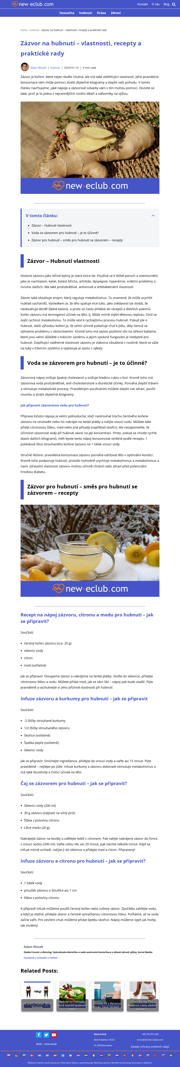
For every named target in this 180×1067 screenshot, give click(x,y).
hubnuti (85, 13)
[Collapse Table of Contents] (153, 215)
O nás (156, 4)
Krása (101, 13)
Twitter (53, 957)
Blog (166, 4)
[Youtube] (54, 1035)
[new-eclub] (32, 4)
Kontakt (142, 4)
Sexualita (66, 13)
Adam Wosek (38, 67)
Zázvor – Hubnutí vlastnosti (51, 225)
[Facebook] (39, 1035)
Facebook (29, 957)
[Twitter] (46, 1035)
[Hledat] (174, 4)
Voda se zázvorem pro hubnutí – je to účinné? (65, 233)
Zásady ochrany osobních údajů (150, 1046)
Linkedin (42, 957)
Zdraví (116, 13)
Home (24, 30)
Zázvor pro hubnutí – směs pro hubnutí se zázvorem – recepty (77, 240)
